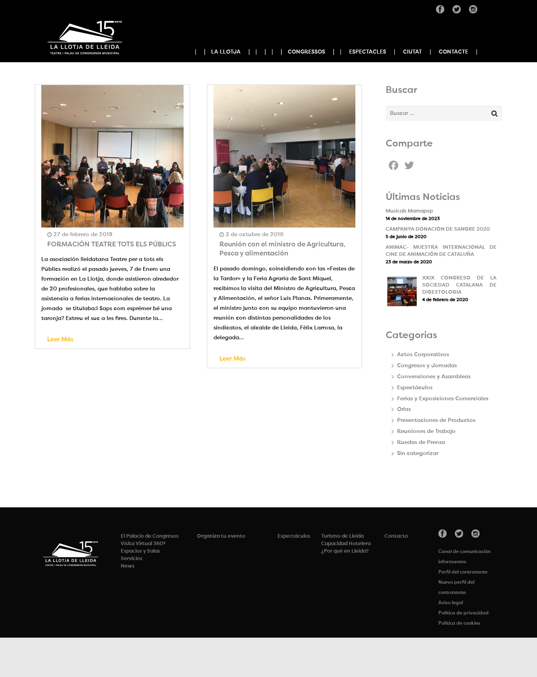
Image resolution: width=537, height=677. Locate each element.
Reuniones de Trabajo (426, 431)
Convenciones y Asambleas (434, 376)
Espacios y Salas (140, 551)
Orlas (404, 409)
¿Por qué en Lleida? (345, 551)
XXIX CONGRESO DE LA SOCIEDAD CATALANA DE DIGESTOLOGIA (459, 285)
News (127, 566)
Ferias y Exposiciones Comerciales (442, 398)
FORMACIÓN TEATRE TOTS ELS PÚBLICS (111, 244)
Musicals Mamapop (409, 211)
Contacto (396, 536)
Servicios (131, 558)
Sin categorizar (417, 453)
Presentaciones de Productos (436, 420)
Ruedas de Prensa (421, 442)
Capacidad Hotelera (346, 543)
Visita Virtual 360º (143, 543)
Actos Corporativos (423, 354)
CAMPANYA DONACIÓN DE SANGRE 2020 (438, 229)
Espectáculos (414, 387)
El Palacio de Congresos (149, 536)
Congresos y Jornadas (427, 365)
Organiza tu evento (221, 536)
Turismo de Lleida (342, 536)
